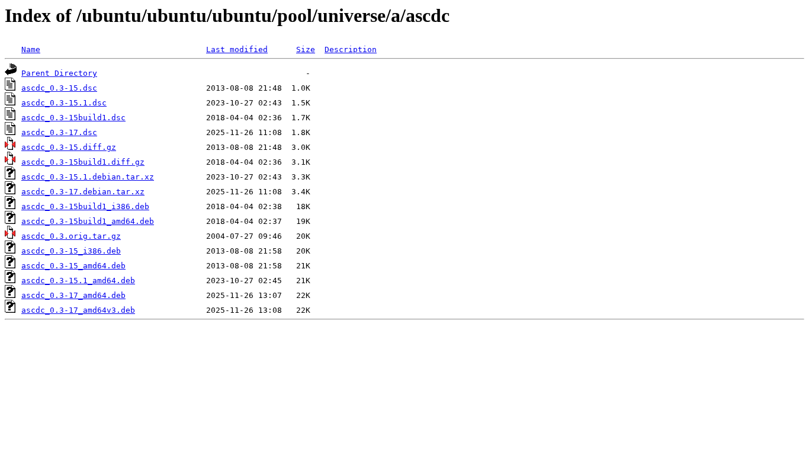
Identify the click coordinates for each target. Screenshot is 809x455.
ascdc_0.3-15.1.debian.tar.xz (87, 176)
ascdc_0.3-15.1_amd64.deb (78, 280)
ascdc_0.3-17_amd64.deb (73, 295)
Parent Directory (59, 73)
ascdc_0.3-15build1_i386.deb (85, 206)
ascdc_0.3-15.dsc (59, 88)
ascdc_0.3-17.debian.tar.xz (83, 191)
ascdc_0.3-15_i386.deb (71, 250)
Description (351, 49)
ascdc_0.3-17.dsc (59, 132)
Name (30, 49)
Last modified (237, 49)
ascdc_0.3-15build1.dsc (73, 117)
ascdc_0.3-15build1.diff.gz (83, 162)
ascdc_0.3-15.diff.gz (68, 147)
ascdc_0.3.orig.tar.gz (71, 236)
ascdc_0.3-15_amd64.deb (73, 265)
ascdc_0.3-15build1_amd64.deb (87, 221)
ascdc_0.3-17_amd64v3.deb (78, 310)
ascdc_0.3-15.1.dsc (64, 102)
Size (305, 49)
